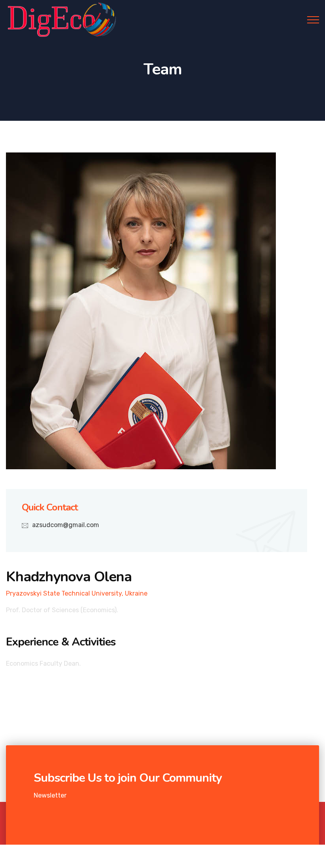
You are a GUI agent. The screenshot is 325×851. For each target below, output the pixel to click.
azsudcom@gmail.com (65, 525)
